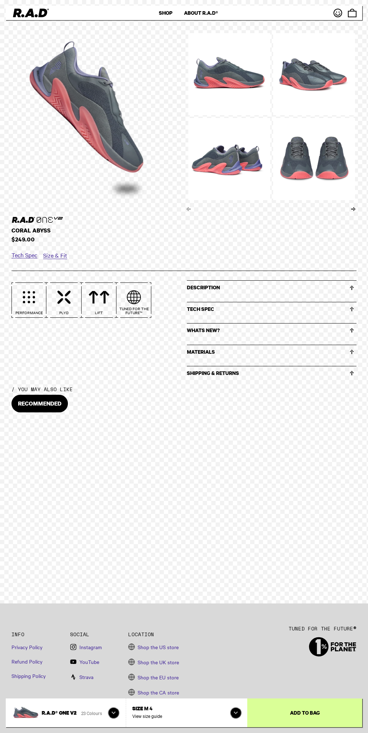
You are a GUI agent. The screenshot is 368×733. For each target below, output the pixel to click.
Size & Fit (55, 255)
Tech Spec (24, 255)
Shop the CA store (158, 692)
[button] (271, 288)
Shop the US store (158, 647)
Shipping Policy (29, 675)
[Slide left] (188, 209)
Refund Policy (27, 661)
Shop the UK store (158, 662)
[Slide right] (353, 209)
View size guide (147, 715)
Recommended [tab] (39, 403)
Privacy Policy (27, 647)
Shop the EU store (158, 677)
